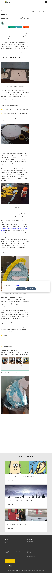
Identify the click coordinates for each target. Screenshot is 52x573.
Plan (6, 545)
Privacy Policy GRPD (40, 570)
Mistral (27, 27)
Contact (6, 552)
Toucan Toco (8, 23)
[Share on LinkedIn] (21, 18)
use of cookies (17, 285)
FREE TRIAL (10, 561)
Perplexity (20, 27)
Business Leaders (30, 542)
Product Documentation (31, 556)
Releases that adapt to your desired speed (19, 524)
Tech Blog (28, 551)
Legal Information (27, 570)
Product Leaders (30, 541)
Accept (20, 288)
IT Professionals (29, 545)
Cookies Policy (33, 570)
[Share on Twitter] (25, 18)
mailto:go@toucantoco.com (18, 570)
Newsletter (18, 551)
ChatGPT (12, 27)
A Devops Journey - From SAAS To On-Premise (21, 500)
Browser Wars (11, 218)
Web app (6, 542)
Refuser (31, 288)
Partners (28, 553)
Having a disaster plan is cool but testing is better (21, 476)
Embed (6, 541)
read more (10, 480)
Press (6, 553)
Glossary (28, 555)
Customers (29, 552)
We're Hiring (7, 551)
